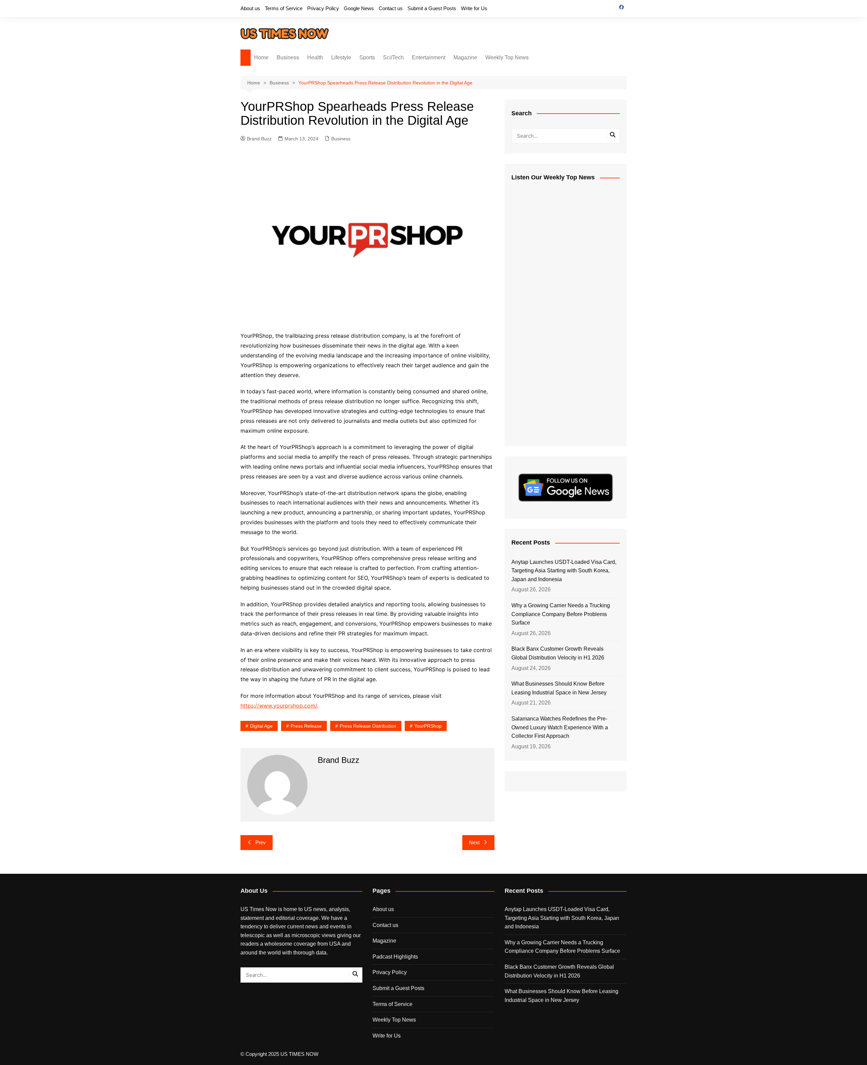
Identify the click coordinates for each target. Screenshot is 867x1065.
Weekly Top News (507, 57)
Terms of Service (283, 8)
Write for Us (474, 8)
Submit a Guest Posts (431, 8)
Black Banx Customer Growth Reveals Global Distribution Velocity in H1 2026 (557, 653)
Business (288, 57)
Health (315, 57)
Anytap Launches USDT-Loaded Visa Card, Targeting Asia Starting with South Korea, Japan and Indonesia (563, 570)
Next (474, 842)
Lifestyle (341, 57)
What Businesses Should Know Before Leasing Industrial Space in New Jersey (559, 688)
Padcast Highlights (395, 957)
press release (306, 726)
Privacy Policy (323, 8)
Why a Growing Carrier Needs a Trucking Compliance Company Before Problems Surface (560, 614)
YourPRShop (428, 726)
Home (261, 57)
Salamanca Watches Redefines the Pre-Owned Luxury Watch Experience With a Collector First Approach (559, 727)
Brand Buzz (259, 138)
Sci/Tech (393, 57)
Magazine (465, 57)
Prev (260, 842)
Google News (359, 8)
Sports (367, 57)
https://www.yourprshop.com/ (278, 705)
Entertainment (428, 57)
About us (250, 8)
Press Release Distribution (368, 726)
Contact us (391, 8)
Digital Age (261, 726)
